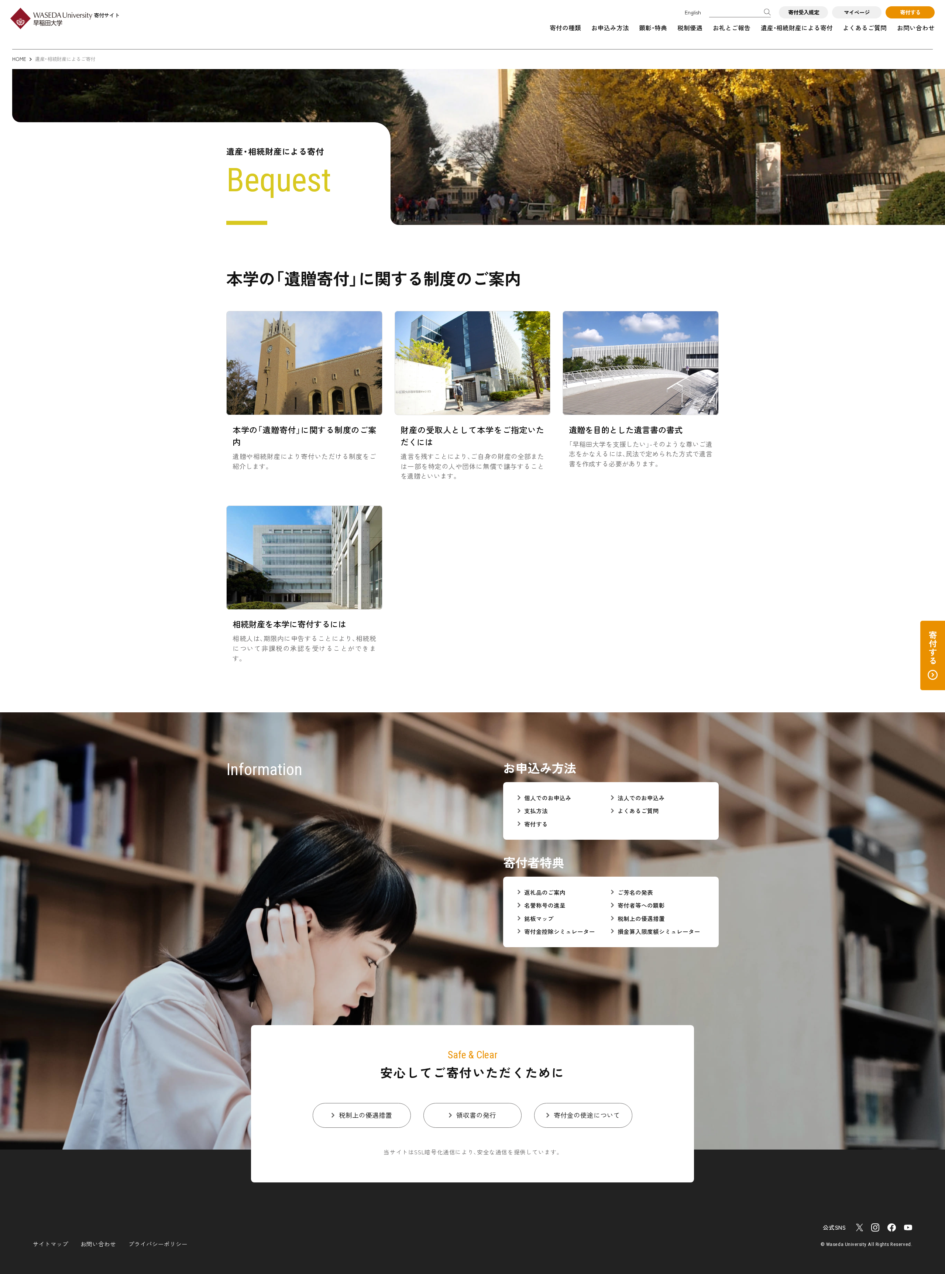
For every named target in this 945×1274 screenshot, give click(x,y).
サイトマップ (50, 1244)
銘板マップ (539, 918)
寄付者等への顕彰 (641, 905)
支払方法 (536, 810)
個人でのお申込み (547, 797)
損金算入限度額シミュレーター (659, 931)
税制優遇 (689, 27)
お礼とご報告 (731, 27)
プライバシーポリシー (158, 1244)
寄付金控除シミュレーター (559, 931)
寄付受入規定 (803, 12)
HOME (19, 58)
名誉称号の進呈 (545, 905)
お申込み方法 (610, 27)
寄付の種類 (565, 27)
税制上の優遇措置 (641, 918)
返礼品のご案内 (545, 892)
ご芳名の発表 (635, 892)
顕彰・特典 (653, 27)
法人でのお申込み (641, 797)
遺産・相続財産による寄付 (797, 27)
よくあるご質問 (865, 27)
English (693, 12)
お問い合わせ (916, 27)
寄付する (910, 12)
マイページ (857, 12)
